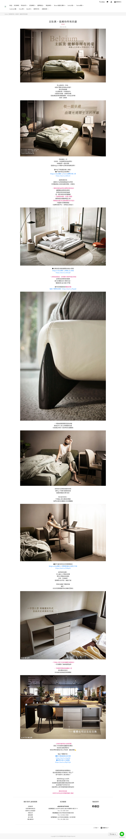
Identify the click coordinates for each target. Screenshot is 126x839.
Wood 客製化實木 (59, 5)
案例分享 (36, 9)
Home (6, 14)
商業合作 (30, 813)
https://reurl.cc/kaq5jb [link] (63, 758)
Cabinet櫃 (13, 9)
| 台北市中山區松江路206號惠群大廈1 (62, 808)
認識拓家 (44, 9)
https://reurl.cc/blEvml (63, 176)
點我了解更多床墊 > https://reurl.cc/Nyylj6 (63, 289)
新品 (11, 5)
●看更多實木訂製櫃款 (63, 760)
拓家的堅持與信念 (30, 808)
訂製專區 (32, 5)
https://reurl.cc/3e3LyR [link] (63, 273)
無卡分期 (30, 817)
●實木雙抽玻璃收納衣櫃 (63, 756)
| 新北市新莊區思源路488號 (63, 813)
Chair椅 (21, 9)
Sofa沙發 (70, 5)
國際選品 (40, 5)
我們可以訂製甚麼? (30, 810)
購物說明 (30, 815)
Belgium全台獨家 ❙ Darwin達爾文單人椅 (63, 174)
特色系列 (23, 5)
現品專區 (48, 5)
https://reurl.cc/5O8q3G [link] (63, 568)
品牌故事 (30, 806)
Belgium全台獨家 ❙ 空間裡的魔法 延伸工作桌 (63, 566)
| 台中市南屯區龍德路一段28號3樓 (63, 817)
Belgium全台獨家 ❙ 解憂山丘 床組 (63, 270)
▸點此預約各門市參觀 (63, 806)
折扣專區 (16, 5)
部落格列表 (11, 14)
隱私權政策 (30, 819)
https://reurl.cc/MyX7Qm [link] (63, 762)
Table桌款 (79, 5)
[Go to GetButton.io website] (122, 837)
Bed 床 (28, 9)
